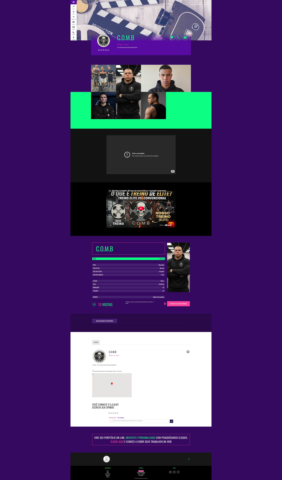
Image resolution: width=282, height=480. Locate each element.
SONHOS (107, 477)
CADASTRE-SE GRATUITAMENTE (178, 304)
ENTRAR (85, 2)
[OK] (171, 421)
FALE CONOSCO (141, 475)
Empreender (146, 478)
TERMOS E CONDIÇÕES (141, 474)
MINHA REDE (108, 475)
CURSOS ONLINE (107, 474)
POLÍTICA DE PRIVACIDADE (141, 472)
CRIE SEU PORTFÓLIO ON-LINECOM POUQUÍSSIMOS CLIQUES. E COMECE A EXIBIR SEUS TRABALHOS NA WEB (141, 439)
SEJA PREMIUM (141, 471)
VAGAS (108, 472)
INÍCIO (108, 471)
